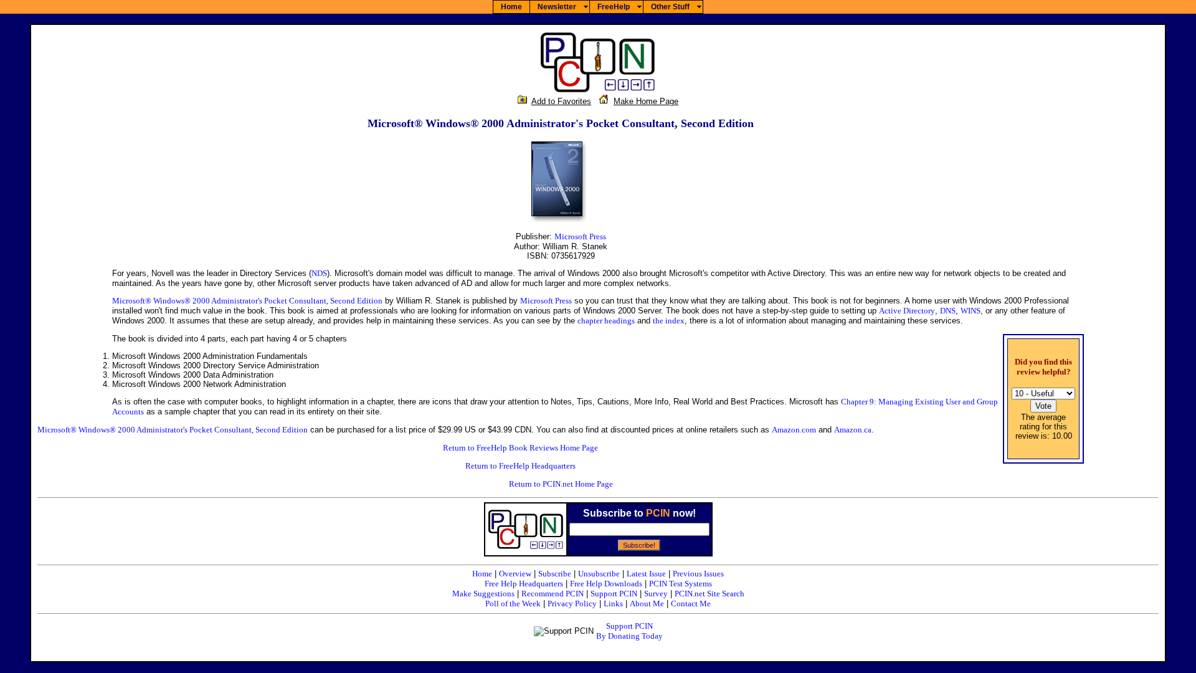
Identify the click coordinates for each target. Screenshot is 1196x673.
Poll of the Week (513, 603)
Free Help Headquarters (524, 583)
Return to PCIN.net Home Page (561, 484)
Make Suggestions (483, 593)
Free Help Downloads (606, 583)
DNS (948, 310)
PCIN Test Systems (680, 583)
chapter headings (606, 320)
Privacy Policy (572, 603)
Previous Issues (698, 573)
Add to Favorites (561, 101)
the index (669, 320)
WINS (970, 310)
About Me (647, 603)
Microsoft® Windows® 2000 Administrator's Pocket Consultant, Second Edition (247, 300)
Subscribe (554, 573)
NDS (319, 273)
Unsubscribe (599, 573)
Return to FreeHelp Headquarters (520, 465)
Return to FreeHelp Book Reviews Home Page (520, 447)
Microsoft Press (580, 236)
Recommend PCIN (552, 593)
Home (482, 573)
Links (613, 603)
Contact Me (691, 603)
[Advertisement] (1121, 304)
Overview (515, 573)
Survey (656, 593)
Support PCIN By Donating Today (629, 631)
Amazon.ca (852, 429)
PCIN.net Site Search (709, 593)
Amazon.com (794, 429)
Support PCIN (614, 593)
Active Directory (907, 310)
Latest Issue (646, 573)
